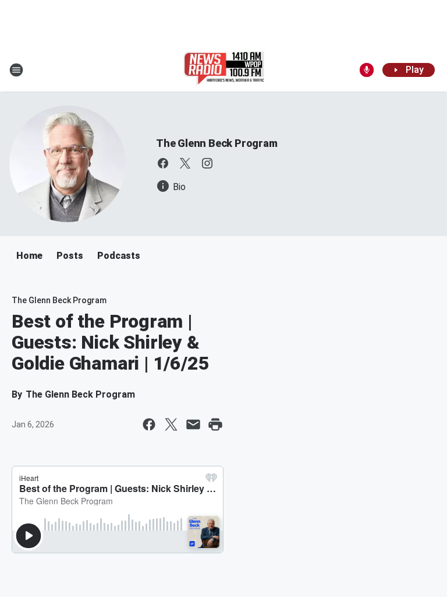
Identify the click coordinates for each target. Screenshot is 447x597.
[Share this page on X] (171, 424)
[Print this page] (215, 424)
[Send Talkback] (367, 70)
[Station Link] (223, 70)
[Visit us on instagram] (207, 163)
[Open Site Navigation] (16, 70)
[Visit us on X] (185, 163)
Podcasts (118, 255)
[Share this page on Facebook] (149, 424)
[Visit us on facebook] (163, 163)
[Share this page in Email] (193, 424)
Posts (69, 255)
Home (29, 255)
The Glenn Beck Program (217, 143)
